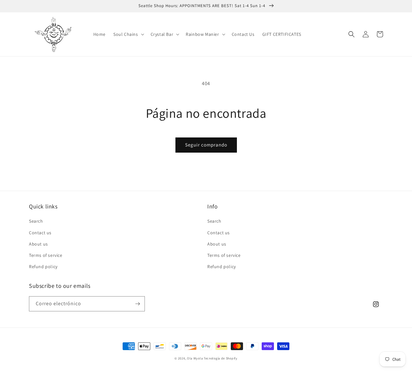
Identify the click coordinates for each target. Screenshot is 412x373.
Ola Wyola (195, 358)
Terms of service (45, 255)
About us (38, 244)
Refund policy (43, 266)
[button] (128, 34)
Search (36, 221)
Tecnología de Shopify (221, 358)
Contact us (40, 233)
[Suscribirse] (137, 303)
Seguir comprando (206, 145)
